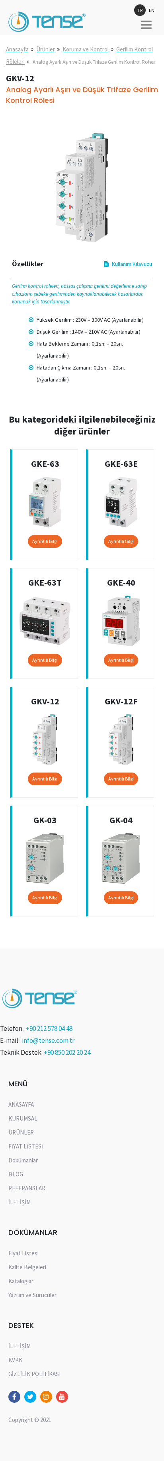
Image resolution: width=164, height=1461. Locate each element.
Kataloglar (20, 1281)
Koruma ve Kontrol (85, 49)
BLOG (15, 1174)
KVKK (15, 1360)
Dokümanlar (23, 1160)
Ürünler (45, 49)
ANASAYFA (21, 1104)
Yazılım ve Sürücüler (32, 1295)
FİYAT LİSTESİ (25, 1146)
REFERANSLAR (26, 1188)
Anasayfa (17, 49)
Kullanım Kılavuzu (132, 263)
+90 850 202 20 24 (67, 1052)
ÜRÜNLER (21, 1132)
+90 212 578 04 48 (49, 1028)
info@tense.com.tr (48, 1040)
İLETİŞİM (19, 1202)
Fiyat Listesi (23, 1253)
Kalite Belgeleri (27, 1267)
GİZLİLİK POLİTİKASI (34, 1374)
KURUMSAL (22, 1118)
